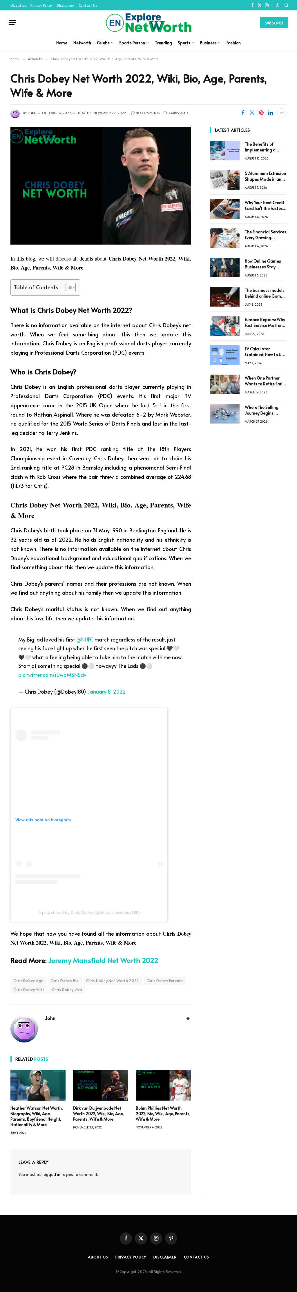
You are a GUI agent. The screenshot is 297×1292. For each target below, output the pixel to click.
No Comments (148, 113)
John (32, 113)
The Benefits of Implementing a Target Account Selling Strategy (260, 147)
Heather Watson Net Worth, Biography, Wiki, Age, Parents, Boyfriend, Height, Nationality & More (36, 1116)
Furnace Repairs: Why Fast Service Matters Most (265, 322)
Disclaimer (65, 5)
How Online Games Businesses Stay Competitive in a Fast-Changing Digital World (263, 264)
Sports (184, 42)
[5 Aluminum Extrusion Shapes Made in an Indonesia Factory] (225, 180)
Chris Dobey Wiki (67, 989)
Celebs (103, 42)
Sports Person (132, 42)
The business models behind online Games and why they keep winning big (265, 293)
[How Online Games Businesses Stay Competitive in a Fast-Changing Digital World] (225, 267)
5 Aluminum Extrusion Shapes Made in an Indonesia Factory (265, 176)
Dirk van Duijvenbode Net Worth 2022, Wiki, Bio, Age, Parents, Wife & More (98, 1113)
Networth (82, 42)
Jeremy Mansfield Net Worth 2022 (103, 960)
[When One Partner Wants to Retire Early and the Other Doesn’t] (225, 384)
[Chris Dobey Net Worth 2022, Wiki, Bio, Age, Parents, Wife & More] (100, 186)
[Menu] (12, 22)
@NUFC (84, 639)
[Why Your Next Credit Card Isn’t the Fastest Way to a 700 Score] (225, 209)
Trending (163, 42)
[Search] (285, 5)
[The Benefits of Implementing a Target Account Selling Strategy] (225, 150)
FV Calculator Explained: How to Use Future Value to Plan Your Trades (265, 352)
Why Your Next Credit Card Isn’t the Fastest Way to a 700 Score (265, 205)
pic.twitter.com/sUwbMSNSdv (52, 674)
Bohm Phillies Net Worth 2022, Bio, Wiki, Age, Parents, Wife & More (163, 1113)
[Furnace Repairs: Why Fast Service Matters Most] (225, 326)
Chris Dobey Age (28, 980)
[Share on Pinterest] (261, 113)
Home (61, 42)
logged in (51, 1174)
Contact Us (88, 5)
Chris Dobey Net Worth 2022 (112, 980)
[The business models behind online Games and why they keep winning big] (225, 297)
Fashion (234, 42)
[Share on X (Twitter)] (252, 113)
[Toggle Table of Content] (67, 287)
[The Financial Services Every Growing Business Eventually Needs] (225, 238)
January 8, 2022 (106, 691)
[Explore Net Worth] (148, 22)
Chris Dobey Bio (64, 980)
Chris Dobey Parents (164, 980)
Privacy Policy (41, 5)
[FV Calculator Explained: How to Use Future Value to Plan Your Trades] (225, 355)
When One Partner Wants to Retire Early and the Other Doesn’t (265, 381)
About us (18, 5)
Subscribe (274, 23)
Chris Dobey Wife (29, 989)
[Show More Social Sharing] (282, 113)
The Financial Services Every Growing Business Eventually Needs (265, 235)
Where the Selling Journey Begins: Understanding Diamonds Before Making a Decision (262, 410)
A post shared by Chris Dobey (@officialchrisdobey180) (89, 912)
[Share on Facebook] (242, 113)
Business (208, 42)
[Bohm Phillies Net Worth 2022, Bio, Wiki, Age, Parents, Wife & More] (163, 1085)
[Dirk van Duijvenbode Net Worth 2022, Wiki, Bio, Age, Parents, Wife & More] (100, 1085)
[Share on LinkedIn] (270, 113)
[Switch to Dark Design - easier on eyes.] (277, 5)
